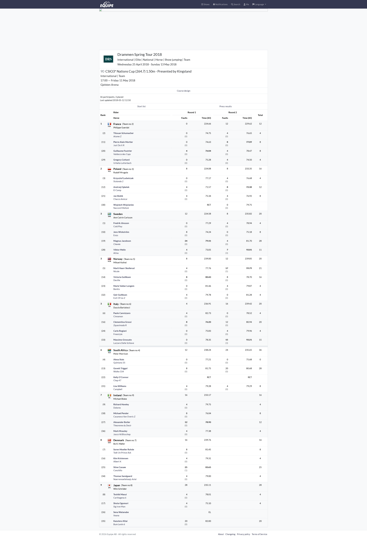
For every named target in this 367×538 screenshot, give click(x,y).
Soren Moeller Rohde (123, 449)
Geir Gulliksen (120, 294)
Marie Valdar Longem (123, 286)
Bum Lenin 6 (119, 524)
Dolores (117, 407)
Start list (141, 106)
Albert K (117, 461)
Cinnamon (118, 316)
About (221, 534)
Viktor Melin (119, 249)
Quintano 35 (119, 362)
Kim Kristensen (120, 458)
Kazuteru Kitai (120, 521)
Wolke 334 (118, 371)
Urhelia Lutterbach (122, 163)
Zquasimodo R (120, 325)
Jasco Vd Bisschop (121, 434)
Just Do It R (118, 145)
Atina (116, 253)
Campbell (117, 389)
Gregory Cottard (121, 159)
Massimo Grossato (122, 339)
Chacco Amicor (120, 199)
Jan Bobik (118, 196)
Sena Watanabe (121, 512)
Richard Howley (121, 404)
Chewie (116, 244)
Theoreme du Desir (122, 425)
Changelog (230, 534)
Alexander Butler (121, 422)
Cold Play (117, 226)
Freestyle (117, 334)
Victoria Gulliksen (122, 277)
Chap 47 (117, 380)
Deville (116, 280)
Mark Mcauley (120, 431)
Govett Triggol (120, 368)
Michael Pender (121, 413)
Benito (116, 289)
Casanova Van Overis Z (124, 416)
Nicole (116, 271)
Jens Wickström (121, 232)
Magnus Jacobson (122, 241)
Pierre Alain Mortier (123, 142)
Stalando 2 (118, 181)
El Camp (117, 190)
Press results (225, 106)
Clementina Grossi (122, 322)
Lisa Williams (119, 386)
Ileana (116, 515)
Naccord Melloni (121, 208)
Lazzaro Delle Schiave (123, 343)
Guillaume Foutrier (122, 151)
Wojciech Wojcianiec (123, 204)
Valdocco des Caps (122, 154)
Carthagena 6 (119, 497)
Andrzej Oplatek (121, 187)
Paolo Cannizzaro (121, 313)
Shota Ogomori (120, 503)
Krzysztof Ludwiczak (123, 178)
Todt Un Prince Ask (122, 452)
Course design (183, 90)
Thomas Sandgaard (122, 476)
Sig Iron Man (119, 506)
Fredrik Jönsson (121, 223)
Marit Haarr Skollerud (124, 268)
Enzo (115, 235)
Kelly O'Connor (120, 377)
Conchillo (117, 470)
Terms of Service (259, 534)
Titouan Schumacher (123, 133)
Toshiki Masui (120, 494)
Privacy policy (243, 534)
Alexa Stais (118, 359)
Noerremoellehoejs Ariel (124, 479)
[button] (259, 4)
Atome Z (117, 136)
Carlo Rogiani (120, 331)
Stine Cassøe (119, 467)
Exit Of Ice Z (119, 298)
